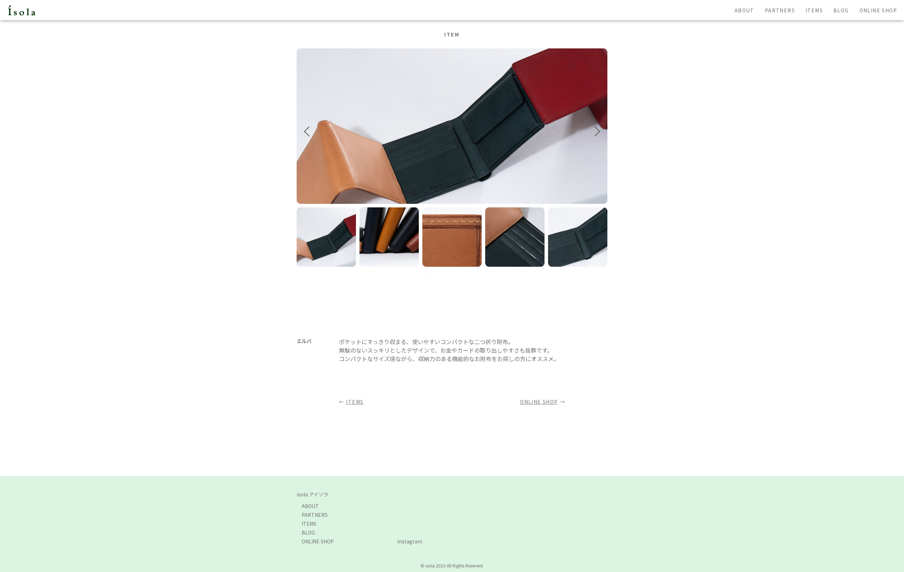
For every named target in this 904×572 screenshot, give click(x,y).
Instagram (409, 541)
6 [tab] (478, 272)
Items (814, 10)
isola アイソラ (312, 494)
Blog (841, 10)
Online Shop (878, 10)
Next (595, 131)
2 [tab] (436, 272)
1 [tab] (425, 272)
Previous (309, 131)
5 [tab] (467, 272)
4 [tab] (457, 272)
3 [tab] (446, 272)
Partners (780, 10)
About (744, 10)
